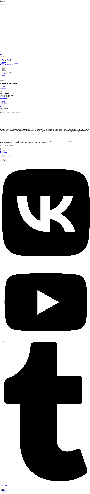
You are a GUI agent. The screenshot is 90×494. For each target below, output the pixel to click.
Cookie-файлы (4, 485)
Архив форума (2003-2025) (11, 89)
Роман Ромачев (3, 98)
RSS (3, 486)
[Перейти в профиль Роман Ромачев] (3, 88)
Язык (3, 484)
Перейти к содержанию (4, 0)
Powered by (21, 487)
